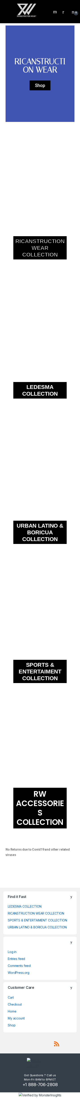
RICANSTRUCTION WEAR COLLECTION (36, 913)
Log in (12, 952)
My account (16, 1018)
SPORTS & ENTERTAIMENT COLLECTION (37, 920)
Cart (11, 997)
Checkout (15, 1004)
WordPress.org (18, 972)
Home (12, 1011)
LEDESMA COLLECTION (24, 906)
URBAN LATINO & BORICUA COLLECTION (37, 927)
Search (55, 11)
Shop (11, 1025)
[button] (10, 73)
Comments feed (19, 966)
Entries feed (16, 959)
